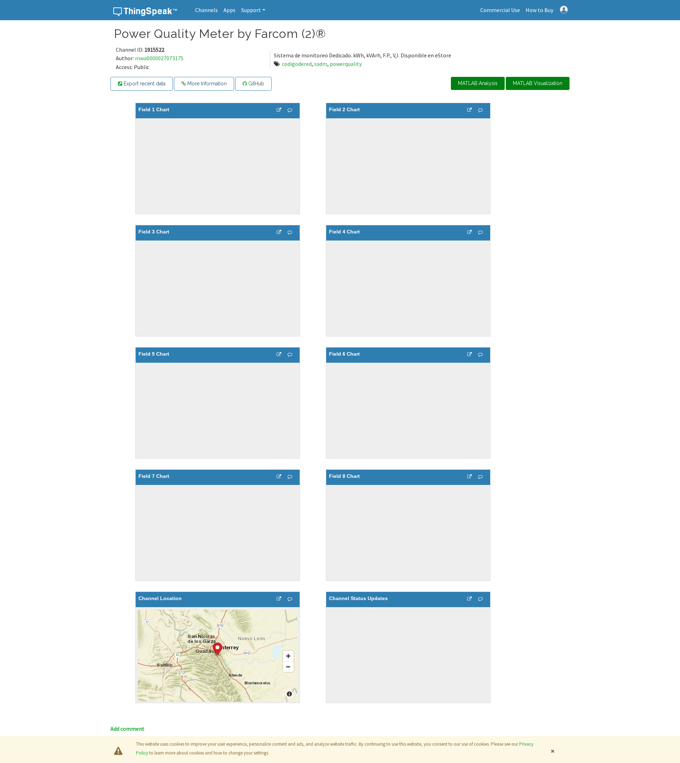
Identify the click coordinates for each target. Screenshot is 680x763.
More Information (206, 83)
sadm (320, 63)
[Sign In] (564, 8)
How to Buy (539, 9)
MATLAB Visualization (537, 83)
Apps (229, 9)
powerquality (346, 63)
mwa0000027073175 (159, 58)
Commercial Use (500, 9)
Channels (206, 9)
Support (251, 9)
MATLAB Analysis (478, 83)
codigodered (297, 63)
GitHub (255, 83)
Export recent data (143, 83)
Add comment (127, 728)
